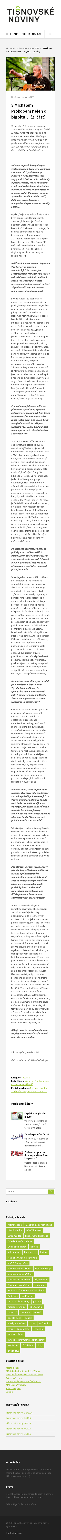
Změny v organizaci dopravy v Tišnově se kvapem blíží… (35, 1155)
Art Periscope (15, 1224)
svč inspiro (44, 1323)
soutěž (28, 1317)
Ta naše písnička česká (36, 1134)
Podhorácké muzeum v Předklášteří (26, 1290)
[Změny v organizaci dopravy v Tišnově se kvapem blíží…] (17, 1153)
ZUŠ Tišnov (28, 1345)
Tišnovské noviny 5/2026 (18, 1423)
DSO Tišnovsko (34, 1230)
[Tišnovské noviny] (30, 22)
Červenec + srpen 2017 (24, 97)
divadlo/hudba (15, 1230)
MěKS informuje (43, 1268)
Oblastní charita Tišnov (19, 1284)
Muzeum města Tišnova (19, 1268)
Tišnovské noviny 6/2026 (18, 1417)
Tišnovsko (38, 1328)
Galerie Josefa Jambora (20, 1241)
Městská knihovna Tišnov (20, 1274)
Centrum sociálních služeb (39, 1224)
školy (40, 1345)
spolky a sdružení (16, 1323)
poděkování (28, 1296)
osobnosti (40, 1284)
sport (32, 1323)
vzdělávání (13, 1345)
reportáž (12, 1312)
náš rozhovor (41, 1279)
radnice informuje (17, 1306)
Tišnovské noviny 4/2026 (18, 1428)
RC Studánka (36, 1306)
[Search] (49, 34)
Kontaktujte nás (14, 1533)
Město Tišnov (12, 1367)
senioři (37, 1312)
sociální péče (14, 1317)
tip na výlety (23, 1328)
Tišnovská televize (15, 1378)
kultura (26, 1077)
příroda (37, 1301)
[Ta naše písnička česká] (17, 1137)
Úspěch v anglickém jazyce (35, 1115)
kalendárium (14, 1252)
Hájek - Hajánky (13, 1388)
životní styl (13, 1350)
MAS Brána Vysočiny (18, 1263)
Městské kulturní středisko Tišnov (23, 1371)
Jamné (9, 1391)
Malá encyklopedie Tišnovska (22, 1257)
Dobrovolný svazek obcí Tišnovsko (23, 1381)
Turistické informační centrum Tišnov (26, 1339)
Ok (51, 1191)
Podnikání (13, 1296)
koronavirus (30, 1252)
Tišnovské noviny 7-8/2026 (19, 1412)
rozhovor (25, 1312)
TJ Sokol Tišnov (15, 1334)
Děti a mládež (14, 1235)
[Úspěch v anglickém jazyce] (17, 1116)
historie (34, 1246)
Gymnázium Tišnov (17, 1246)
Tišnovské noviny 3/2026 (18, 1433)
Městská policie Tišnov (19, 1279)
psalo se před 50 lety (18, 1301)
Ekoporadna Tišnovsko (36, 1235)
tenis (10, 1328)
